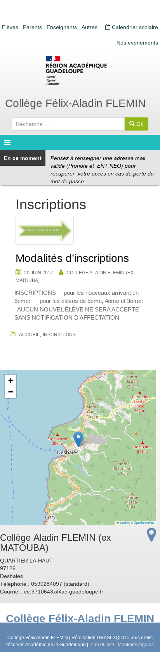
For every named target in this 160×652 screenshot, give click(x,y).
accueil (29, 334)
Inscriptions (59, 334)
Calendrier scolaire (134, 27)
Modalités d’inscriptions (72, 258)
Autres (89, 27)
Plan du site (101, 644)
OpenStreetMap (144, 522)
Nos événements (137, 43)
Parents (32, 27)
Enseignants (62, 27)
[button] (78, 439)
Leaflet (124, 522)
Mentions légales (136, 644)
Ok (139, 124)
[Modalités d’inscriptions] (80, 230)
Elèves (10, 27)
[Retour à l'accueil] (80, 70)
